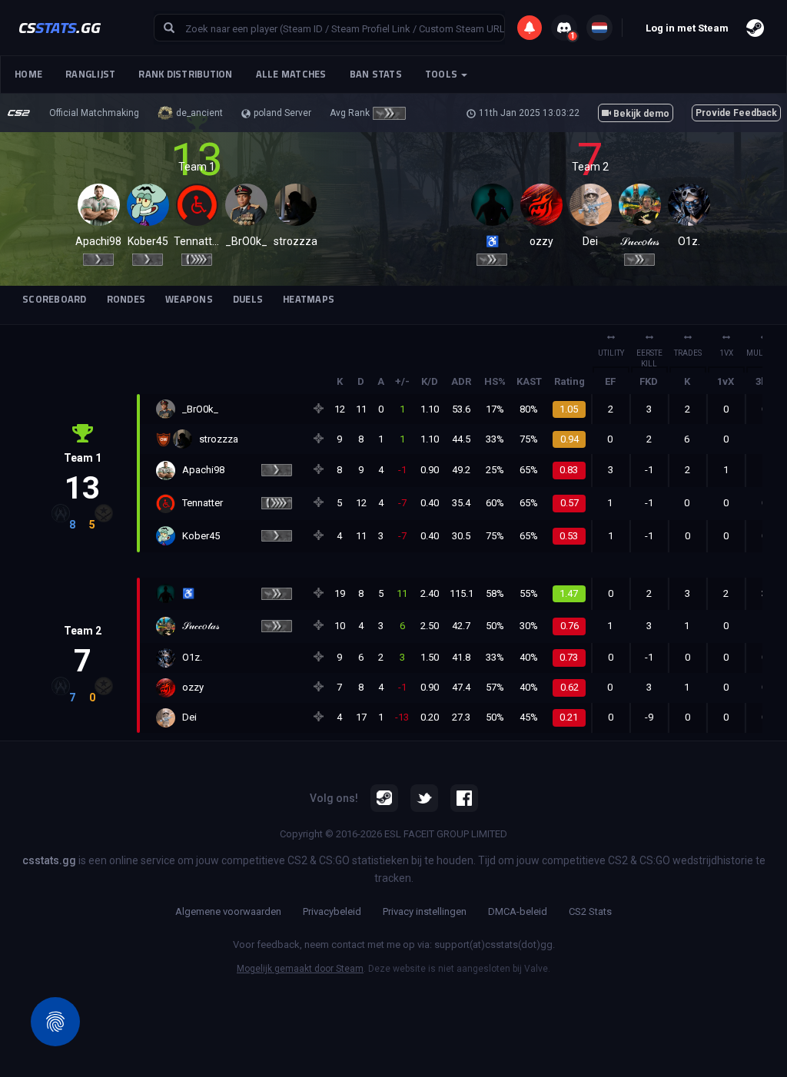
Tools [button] (442, 74)
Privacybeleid (332, 911)
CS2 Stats (590, 911)
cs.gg (59, 27)
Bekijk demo (640, 113)
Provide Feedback (736, 113)
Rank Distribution (185, 74)
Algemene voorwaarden (228, 911)
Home (28, 74)
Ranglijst (90, 74)
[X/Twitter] (424, 798)
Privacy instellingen (425, 911)
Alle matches (291, 74)
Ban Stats (376, 74)
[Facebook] (464, 798)
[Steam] (384, 798)
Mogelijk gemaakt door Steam (300, 968)
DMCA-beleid (517, 911)
